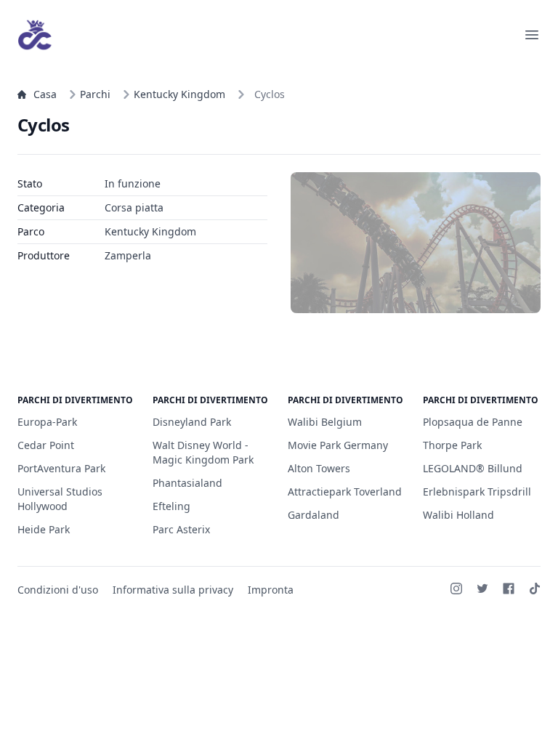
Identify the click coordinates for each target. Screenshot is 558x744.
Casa (45, 94)
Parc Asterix (181, 529)
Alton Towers (319, 468)
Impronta (271, 590)
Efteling (171, 506)
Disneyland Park (192, 422)
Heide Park (43, 529)
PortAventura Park (61, 468)
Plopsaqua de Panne (472, 422)
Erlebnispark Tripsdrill (477, 491)
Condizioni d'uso (57, 590)
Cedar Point (45, 445)
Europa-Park (47, 422)
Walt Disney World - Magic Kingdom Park (203, 452)
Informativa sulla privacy (173, 590)
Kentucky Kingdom (179, 94)
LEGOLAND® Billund (472, 468)
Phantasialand (187, 483)
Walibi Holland (458, 515)
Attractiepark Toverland (345, 491)
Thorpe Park (452, 445)
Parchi (95, 94)
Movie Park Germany (338, 445)
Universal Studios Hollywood (59, 499)
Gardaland (313, 515)
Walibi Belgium (325, 422)
